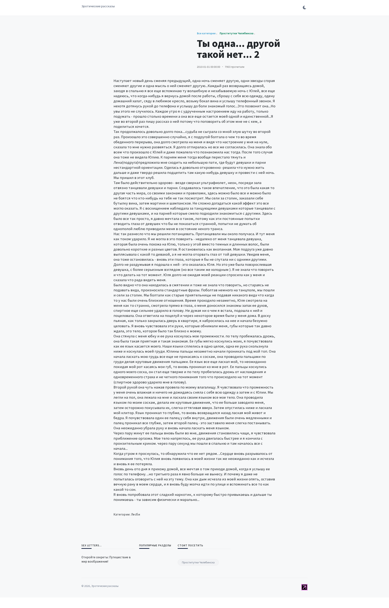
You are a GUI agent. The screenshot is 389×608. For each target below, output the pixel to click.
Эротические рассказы (98, 6)
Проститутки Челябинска (198, 562)
